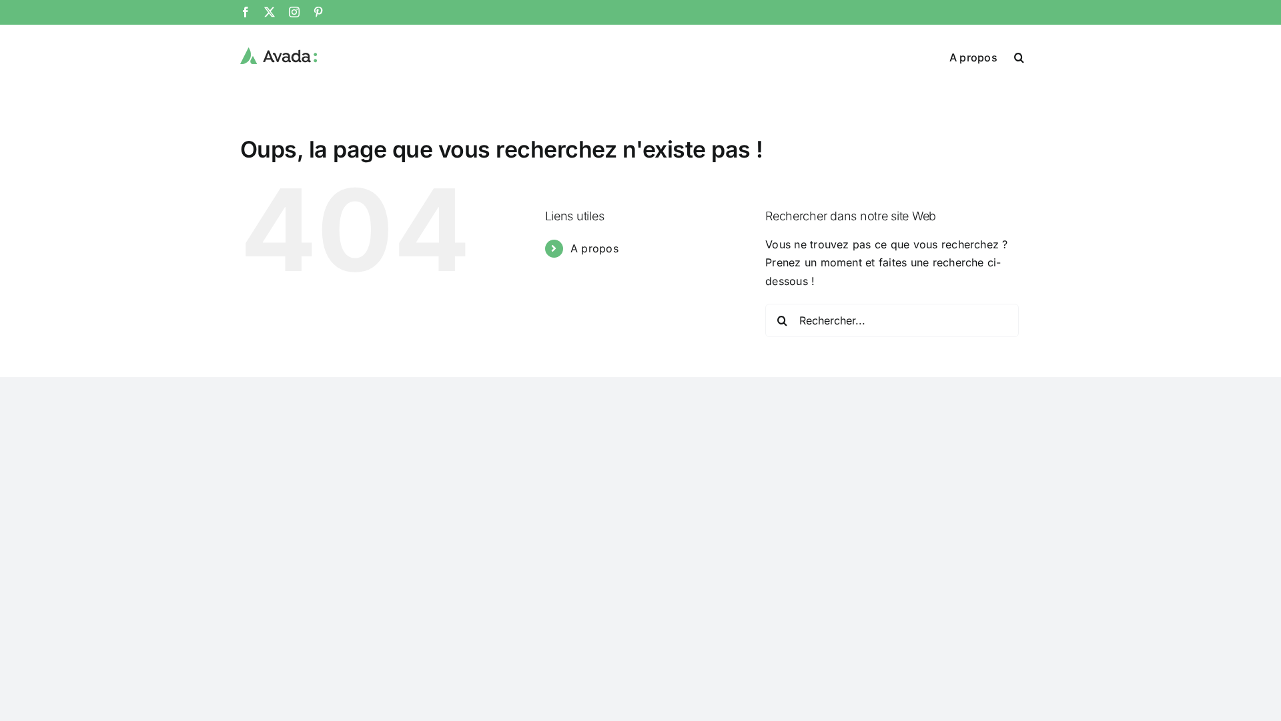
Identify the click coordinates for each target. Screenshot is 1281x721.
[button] (1019, 56)
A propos (594, 248)
